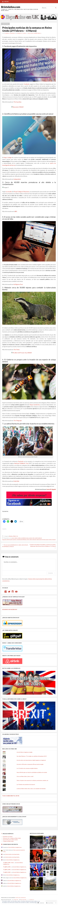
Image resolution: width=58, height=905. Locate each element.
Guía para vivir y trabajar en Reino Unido (12, 838)
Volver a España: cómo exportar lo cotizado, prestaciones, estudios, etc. (32, 780)
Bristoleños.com (10, 6)
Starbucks (21, 461)
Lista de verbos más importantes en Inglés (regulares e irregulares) (31, 760)
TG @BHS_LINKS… (7, 866)
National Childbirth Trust (21, 463)
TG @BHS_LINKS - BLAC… (9, 862)
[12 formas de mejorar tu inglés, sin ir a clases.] (36, 884)
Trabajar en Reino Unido (8, 841)
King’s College (8, 157)
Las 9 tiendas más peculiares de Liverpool (26, 784)
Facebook (26, 84)
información (9, 539)
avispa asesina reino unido (31, 538)
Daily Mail (16, 481)
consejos (23, 897)
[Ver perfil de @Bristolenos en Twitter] (9, 591)
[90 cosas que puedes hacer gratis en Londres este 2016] (49, 856)
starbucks (34, 539)
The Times (16, 349)
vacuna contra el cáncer (50, 539)
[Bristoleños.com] (29, 17)
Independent (17, 179)
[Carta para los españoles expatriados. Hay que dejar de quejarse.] (36, 842)
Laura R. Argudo (10, 33)
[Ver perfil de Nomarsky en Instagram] (13, 591)
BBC (16, 211)
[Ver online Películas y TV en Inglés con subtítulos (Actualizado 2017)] (49, 870)
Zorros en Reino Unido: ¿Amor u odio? (25, 776)
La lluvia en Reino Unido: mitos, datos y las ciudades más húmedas (31, 788)
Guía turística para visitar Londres (10, 839)
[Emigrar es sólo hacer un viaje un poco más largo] (49, 842)
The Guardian (17, 102)
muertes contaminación (18, 539)
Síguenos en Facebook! (9, 609)
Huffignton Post (18, 284)
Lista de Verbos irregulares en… (15, 847)
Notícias (5, 23)
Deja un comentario (34, 33)
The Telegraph (18, 420)
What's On (15, 536)
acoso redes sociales (16, 538)
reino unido (29, 539)
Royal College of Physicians (21, 191)
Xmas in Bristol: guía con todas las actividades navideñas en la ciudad (32, 772)
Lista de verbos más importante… (12, 854)
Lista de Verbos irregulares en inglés (24, 752)
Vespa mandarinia (35, 404)
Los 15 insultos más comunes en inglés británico (27, 768)
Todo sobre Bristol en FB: (10, 795)
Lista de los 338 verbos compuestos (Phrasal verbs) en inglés (30, 764)
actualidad (23, 538)
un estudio (9, 191)
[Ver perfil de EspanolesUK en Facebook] (5, 591)
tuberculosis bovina (41, 539)
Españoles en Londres (7, 836)
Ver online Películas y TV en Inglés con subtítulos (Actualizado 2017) (32, 756)
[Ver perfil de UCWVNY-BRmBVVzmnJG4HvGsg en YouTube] (16, 591)
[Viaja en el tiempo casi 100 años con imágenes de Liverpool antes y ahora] (49, 884)
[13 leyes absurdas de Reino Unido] (36, 856)
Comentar (50, 573)
